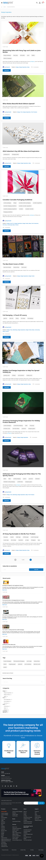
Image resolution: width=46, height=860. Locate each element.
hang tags (32, 425)
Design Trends (25, 223)
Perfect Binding (4, 845)
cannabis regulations (37, 202)
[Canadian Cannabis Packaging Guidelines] (23, 182)
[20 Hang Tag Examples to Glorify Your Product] (23, 516)
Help (35, 813)
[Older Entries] (31, 560)
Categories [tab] (6, 688)
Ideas (28, 67)
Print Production (35, 223)
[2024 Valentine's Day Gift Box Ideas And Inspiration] (23, 133)
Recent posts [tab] (6, 578)
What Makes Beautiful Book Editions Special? (19, 104)
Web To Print (14, 827)
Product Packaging (4, 813)
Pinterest (16, 786)
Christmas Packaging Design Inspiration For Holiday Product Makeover (21, 421)
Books (2, 836)
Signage (2, 833)
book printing (16, 267)
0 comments (36, 67)
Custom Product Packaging (17, 811)
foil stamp (23, 318)
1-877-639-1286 (7, 773)
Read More (6, 70)
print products (21, 375)
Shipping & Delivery (38, 820)
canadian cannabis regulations (25, 205)
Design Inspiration (23, 67)
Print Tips (5, 224)
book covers (24, 267)
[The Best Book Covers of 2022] (23, 246)
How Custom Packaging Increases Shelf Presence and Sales (14, 615)
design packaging (7, 55)
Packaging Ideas (15, 154)
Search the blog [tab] (7, 678)
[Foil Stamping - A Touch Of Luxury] (23, 297)
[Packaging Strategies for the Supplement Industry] (23, 582)
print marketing (28, 664)
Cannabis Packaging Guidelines (10, 205)
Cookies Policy (23, 849)
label (26, 425)
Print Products (34, 112)
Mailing (2, 834)
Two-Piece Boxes (16, 428)
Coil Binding (3, 842)
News (13, 224)
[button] (41, 681)
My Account (37, 818)
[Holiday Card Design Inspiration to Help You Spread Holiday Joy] (23, 352)
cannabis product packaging (24, 202)
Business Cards (4, 830)
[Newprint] (8, 2)
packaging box (6, 154)
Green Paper (14, 831)
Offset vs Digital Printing (16, 832)
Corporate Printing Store (16, 828)
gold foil (5, 318)
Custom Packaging (7, 661)
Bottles (33, 55)
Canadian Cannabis (29, 208)
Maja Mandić (8, 112)
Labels (2, 820)
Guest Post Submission (16, 835)
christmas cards (7, 428)
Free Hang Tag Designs (28, 840)
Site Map (32, 849)
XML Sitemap (41, 849)
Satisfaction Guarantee (28, 823)
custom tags (6, 540)
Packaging (33, 540)
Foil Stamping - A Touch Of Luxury (15, 315)
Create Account (37, 815)
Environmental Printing (28, 821)
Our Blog (25, 815)
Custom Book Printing (16, 821)
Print (21, 112)
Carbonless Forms (4, 846)
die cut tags (13, 540)
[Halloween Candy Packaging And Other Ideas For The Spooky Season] (23, 456)
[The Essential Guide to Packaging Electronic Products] (23, 597)
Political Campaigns (8, 58)
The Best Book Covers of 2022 (13, 264)
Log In (36, 814)
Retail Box (14, 813)
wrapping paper (31, 428)
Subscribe (36, 569)
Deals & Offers (4, 811)
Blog (5, 6)
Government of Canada (28, 817)
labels (5, 478)
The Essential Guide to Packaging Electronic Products (13, 600)
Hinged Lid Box (15, 814)
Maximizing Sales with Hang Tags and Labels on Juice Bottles (22, 51)
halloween (37, 478)
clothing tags (25, 537)
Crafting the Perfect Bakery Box (8, 644)
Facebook (2, 786)
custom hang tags (34, 537)
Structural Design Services (17, 840)
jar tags (27, 540)
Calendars (3, 826)
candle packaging (17, 478)
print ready (29, 661)
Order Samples (15, 838)
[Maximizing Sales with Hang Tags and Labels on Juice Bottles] (23, 32)
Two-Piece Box (15, 815)
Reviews (25, 813)
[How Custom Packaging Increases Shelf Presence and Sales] (23, 612)
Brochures (3, 823)
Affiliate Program (15, 834)
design (15, 202)
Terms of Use (14, 849)
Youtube (11, 786)
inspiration (21, 540)
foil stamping (30, 318)
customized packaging (18, 425)
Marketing (15, 329)
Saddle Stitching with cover (6, 839)
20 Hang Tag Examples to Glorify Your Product (19, 534)
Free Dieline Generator (28, 829)
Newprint (8, 67)
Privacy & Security (5, 849)
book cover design (7, 267)
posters (24, 478)
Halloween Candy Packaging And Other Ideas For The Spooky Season (22, 474)
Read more (4, 589)
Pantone (2, 832)
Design (17, 67)
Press (11, 329)
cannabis (21, 208)
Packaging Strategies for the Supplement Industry (12, 585)
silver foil (11, 318)
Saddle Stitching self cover (6, 840)
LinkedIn (8, 786)
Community (9, 224)
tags (39, 540)
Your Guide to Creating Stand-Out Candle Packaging (13, 629)
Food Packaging (4, 817)
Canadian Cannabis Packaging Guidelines (17, 200)
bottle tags (18, 537)
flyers (10, 478)
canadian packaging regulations (10, 208)
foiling (17, 318)
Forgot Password (38, 817)
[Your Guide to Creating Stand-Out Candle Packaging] (23, 627)
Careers (25, 814)
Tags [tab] (4, 658)
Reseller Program (15, 829)
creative (11, 537)
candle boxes (20, 481)
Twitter (5, 786)
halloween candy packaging (9, 481)
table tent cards (37, 664)
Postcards (3, 827)
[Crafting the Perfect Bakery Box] (23, 641)
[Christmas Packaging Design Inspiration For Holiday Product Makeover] (23, 403)
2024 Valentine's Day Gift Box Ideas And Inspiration (21, 151)
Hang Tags (15, 55)
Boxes (2, 816)
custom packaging (7, 202)
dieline (5, 664)
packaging (32, 61)
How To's (12, 223)
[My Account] (39, 3)
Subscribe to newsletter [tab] (10, 566)
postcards (24, 428)
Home (1, 7)
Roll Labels (22, 55)
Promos (16, 224)
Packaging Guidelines (8, 212)
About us (25, 811)
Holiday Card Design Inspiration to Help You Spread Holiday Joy (21, 371)
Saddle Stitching (4, 837)
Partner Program (15, 837)
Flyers (2, 824)
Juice (28, 55)
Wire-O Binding (4, 843)
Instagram (14, 786)
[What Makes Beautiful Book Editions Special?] (23, 86)
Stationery (3, 829)
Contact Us (37, 811)
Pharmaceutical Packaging (19, 661)
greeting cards (7, 375)
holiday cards (29, 375)
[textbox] (23, 682)
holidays (14, 375)
